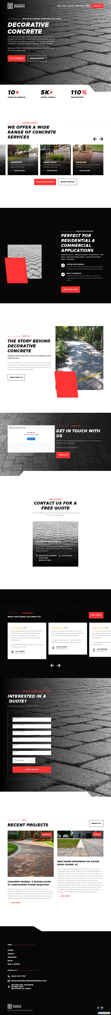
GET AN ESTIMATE (16, 58)
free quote (80, 6)
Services (71, 6)
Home (59, 6)
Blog (87, 6)
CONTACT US (63, 455)
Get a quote (96, 615)
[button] (95, 139)
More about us (16, 377)
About (64, 6)
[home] (16, 6)
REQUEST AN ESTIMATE (45, 182)
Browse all (96, 823)
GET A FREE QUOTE (70, 289)
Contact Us (97, 6)
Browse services (37, 58)
